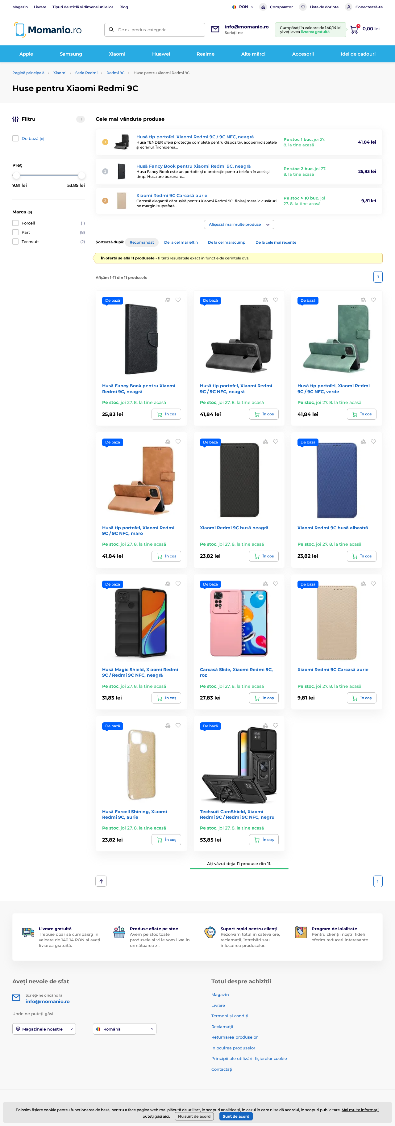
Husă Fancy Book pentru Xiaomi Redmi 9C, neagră (193, 166)
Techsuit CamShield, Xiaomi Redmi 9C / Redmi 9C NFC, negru (237, 814)
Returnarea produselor (234, 1037)
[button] (239, 224)
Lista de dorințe (324, 7)
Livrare (40, 7)
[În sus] (101, 881)
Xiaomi (59, 72)
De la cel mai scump (226, 242)
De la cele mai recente (276, 242)
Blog (123, 7)
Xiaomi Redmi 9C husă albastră (332, 528)
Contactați (221, 1069)
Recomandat (142, 242)
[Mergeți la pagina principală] (47, 30)
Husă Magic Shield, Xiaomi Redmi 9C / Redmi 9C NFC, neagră (140, 672)
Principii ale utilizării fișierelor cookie (249, 1058)
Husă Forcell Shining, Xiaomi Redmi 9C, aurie (134, 814)
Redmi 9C (115, 72)
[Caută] (111, 30)
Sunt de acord (236, 1116)
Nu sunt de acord (194, 1116)
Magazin (20, 7)
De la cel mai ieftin (181, 242)
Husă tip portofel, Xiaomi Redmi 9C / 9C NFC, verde (333, 388)
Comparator (281, 7)
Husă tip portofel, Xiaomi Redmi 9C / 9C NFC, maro (138, 530)
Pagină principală (28, 72)
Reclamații (222, 1026)
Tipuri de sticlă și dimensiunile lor (82, 7)
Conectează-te (369, 7)
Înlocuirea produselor (233, 1047)
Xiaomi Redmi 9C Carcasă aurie (171, 195)
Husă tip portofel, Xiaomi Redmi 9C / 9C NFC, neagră (195, 137)
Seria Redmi (86, 72)
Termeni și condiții (230, 1015)
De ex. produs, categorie (142, 29)
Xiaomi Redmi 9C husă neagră (234, 528)
